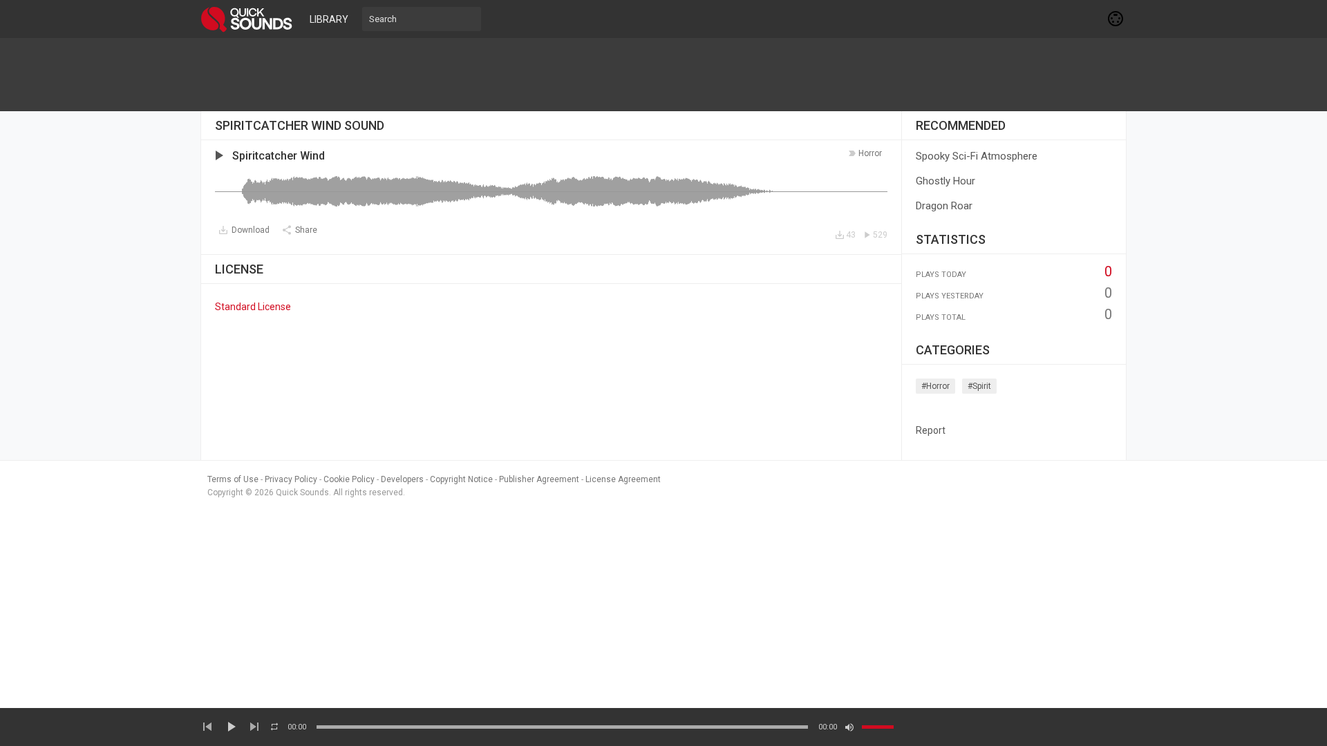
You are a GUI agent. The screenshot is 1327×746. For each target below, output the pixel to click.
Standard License (253, 306)
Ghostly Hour (945, 181)
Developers (402, 479)
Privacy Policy (291, 479)
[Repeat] (274, 726)
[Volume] (878, 727)
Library (329, 19)
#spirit (979, 386)
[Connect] (1116, 18)
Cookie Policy (349, 479)
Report (930, 430)
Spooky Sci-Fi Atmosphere (976, 156)
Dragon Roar (944, 206)
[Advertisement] (663, 75)
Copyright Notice (461, 479)
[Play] (231, 726)
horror (870, 153)
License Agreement (623, 479)
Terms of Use (232, 479)
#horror (935, 386)
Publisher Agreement (539, 479)
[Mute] (849, 727)
